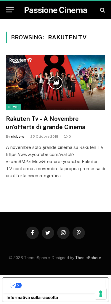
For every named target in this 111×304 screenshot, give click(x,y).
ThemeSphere (88, 258)
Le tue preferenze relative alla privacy (61, 285)
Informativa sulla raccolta (32, 297)
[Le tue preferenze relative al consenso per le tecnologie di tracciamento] (100, 293)
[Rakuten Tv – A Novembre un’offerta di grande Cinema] (55, 82)
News (13, 107)
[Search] (102, 10)
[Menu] (10, 10)
